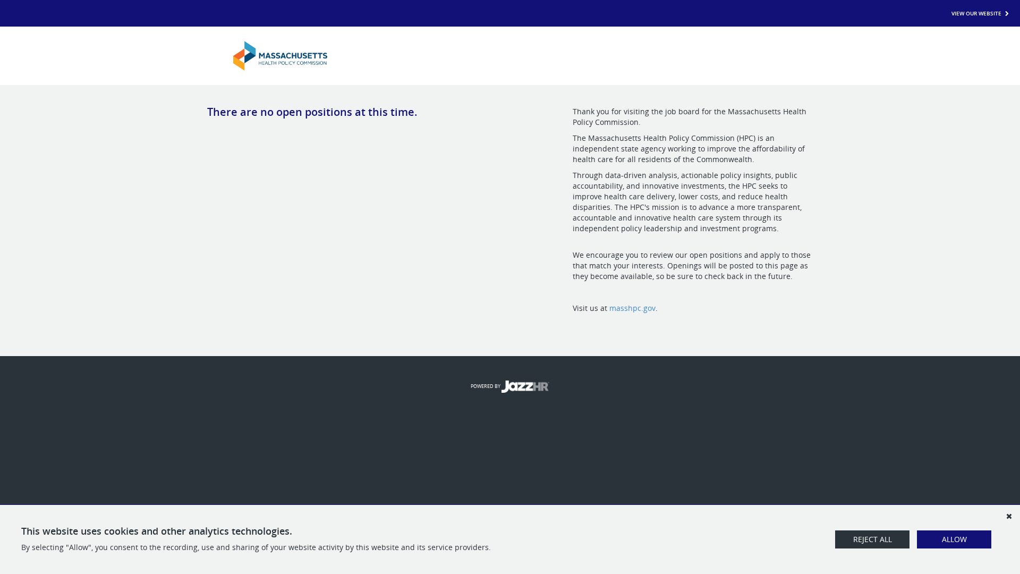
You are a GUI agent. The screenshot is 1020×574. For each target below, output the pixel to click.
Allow (954, 539)
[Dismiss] (1008, 516)
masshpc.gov (632, 308)
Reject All (872, 539)
